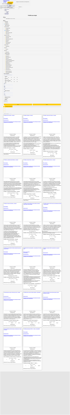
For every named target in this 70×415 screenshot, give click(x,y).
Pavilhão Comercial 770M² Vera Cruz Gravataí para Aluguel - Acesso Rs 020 (52, 234)
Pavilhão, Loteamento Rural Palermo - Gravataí (12, 191)
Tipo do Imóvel (7, 25)
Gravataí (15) (7, 54)
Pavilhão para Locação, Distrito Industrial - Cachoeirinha (30, 320)
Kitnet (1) (7, 41)
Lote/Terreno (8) (8, 42)
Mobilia (6, 99)
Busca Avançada (4, 106)
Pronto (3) (6, 98)
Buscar (18, 104)
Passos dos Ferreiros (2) (9, 67)
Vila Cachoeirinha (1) (9, 72)
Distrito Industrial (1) (9, 59)
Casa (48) (7, 37)
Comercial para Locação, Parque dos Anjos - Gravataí (11, 320)
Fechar (68, 1)
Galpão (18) (7, 46)
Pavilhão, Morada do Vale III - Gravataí (49, 192)
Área (5, 82)
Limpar (47, 104)
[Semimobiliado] (6, 100)
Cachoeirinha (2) (8, 69)
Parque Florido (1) (8, 66)
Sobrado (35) (8, 43)
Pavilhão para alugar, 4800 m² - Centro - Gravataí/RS (30, 363)
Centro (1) (7, 58)
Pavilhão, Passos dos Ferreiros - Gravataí (50, 151)
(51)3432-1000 (11, 403)
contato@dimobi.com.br (12, 405)
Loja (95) (7, 29)
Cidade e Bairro (7, 53)
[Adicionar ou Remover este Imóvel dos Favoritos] (23, 117)
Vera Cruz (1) (7, 68)
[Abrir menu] (3, 8)
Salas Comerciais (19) (9, 32)
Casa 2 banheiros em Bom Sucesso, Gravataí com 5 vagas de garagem (13, 356)
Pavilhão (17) (8, 30)
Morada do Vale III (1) (9, 61)
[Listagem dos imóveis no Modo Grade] (4, 108)
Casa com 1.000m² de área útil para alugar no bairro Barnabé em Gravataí (52, 320)
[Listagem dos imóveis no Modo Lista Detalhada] (4, 110)
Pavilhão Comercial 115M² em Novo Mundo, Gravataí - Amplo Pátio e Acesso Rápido (32, 232)
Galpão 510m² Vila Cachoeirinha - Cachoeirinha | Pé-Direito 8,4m (32, 283)
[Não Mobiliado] (6, 101)
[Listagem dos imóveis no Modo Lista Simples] (4, 112)
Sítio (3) (7, 49)
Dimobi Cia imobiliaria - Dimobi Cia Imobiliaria (6, 1)
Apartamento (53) (8, 36)
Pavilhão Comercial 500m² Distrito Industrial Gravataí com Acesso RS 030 (11, 277)
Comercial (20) (8, 28)
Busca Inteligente (6, 73)
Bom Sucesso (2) (8, 57)
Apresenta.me (5, 413)
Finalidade (6, 21)
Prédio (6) (7, 31)
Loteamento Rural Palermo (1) (10, 60)
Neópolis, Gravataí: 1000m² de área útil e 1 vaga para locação (51, 275)
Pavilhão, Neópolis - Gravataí (28, 148)
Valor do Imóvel (7, 90)
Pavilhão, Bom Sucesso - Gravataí (9, 147)
